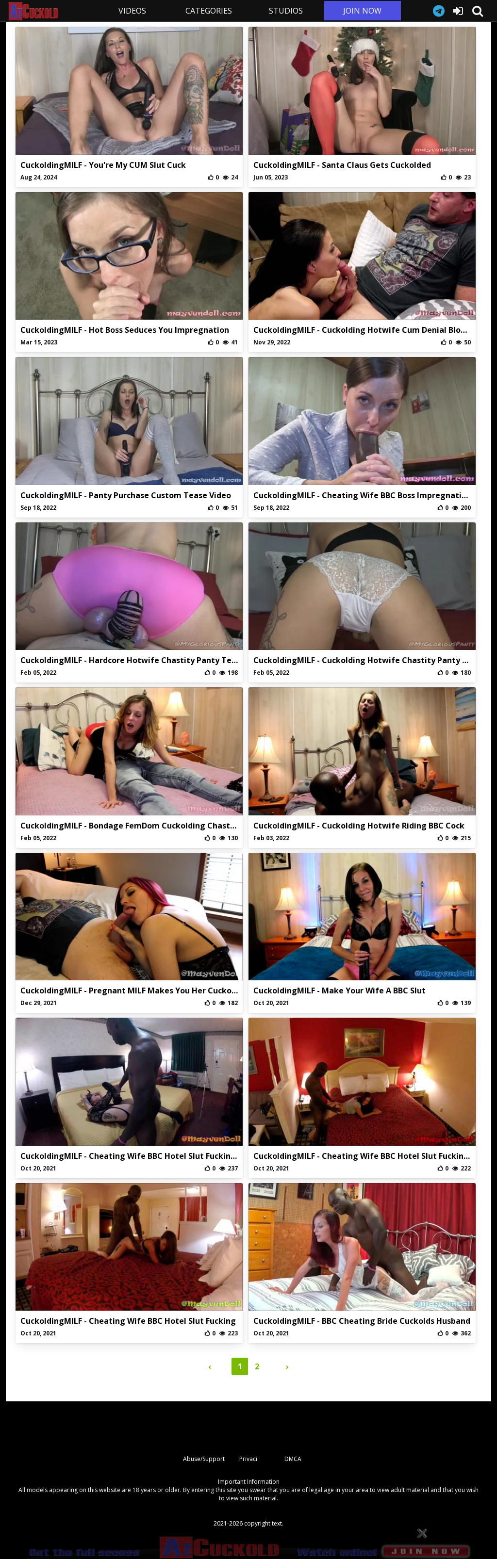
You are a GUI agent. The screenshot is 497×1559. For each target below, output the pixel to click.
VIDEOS (132, 10)
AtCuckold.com (50, 11)
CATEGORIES (208, 10)
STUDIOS (286, 10)
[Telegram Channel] (438, 10)
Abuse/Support (204, 1459)
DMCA (292, 1459)
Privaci (248, 1459)
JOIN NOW (362, 10)
